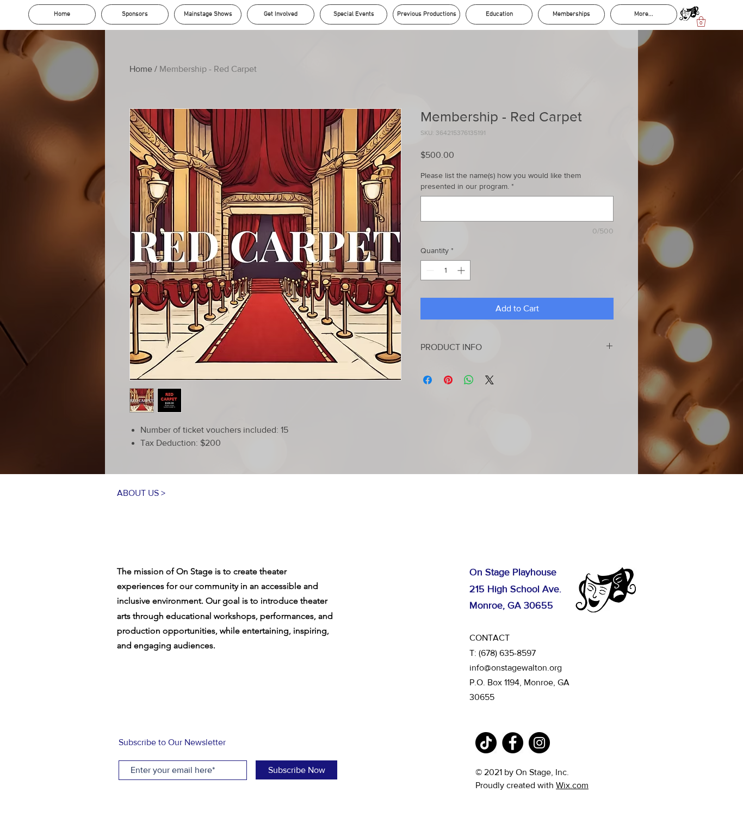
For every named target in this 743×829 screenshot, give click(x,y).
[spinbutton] (445, 270)
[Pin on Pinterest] (448, 379)
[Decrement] (429, 270)
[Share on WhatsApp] (468, 379)
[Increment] (462, 270)
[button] (701, 21)
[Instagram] (539, 742)
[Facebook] (512, 742)
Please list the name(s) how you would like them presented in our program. (500, 181)
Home (140, 68)
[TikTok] (486, 742)
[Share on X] (489, 379)
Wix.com (572, 785)
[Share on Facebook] (427, 379)
